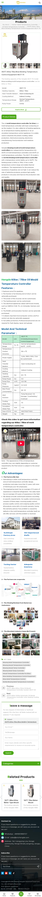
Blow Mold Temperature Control (14, 679)
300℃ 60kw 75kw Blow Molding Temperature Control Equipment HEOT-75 (21, 722)
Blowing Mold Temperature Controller (16, 662)
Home (14, 24)
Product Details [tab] (9, 117)
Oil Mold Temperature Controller (13, 27)
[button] (41, 797)
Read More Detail (11, 808)
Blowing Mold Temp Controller (13, 671)
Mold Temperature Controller (27, 24)
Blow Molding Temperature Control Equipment (19, 676)
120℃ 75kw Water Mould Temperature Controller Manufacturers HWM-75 (31, 801)
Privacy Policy (24, 889)
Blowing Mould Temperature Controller (16, 665)
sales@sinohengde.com (19, 837)
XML (14, 889)
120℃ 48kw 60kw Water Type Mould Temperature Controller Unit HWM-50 (11, 801)
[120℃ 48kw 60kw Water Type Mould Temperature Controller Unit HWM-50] (11, 791)
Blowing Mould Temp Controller (14, 668)
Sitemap (9, 889)
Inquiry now (19, 109)
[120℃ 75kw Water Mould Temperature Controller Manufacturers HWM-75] (31, 791)
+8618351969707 (20, 834)
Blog (3, 889)
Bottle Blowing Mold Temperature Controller (18, 682)
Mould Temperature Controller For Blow (16, 673)
